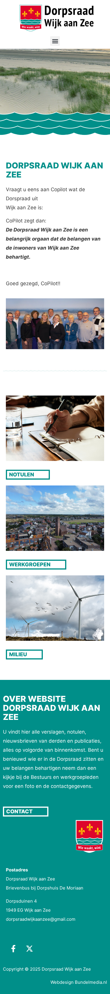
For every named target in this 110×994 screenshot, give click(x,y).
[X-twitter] (29, 948)
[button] (55, 41)
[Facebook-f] (13, 948)
